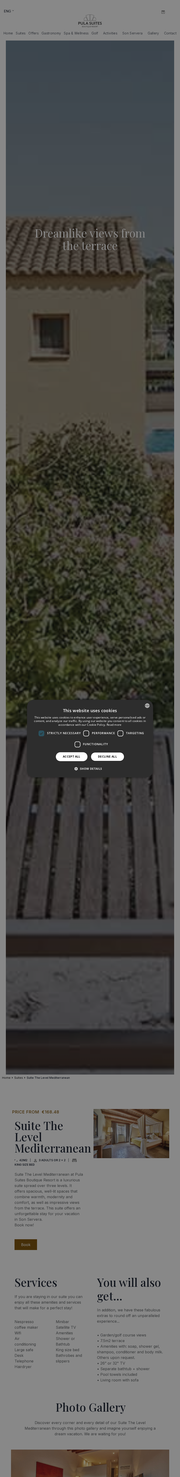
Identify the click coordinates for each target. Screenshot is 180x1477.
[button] (90, 768)
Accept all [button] (71, 757)
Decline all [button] (107, 757)
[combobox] (147, 705)
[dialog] (90, 739)
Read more (114, 725)
